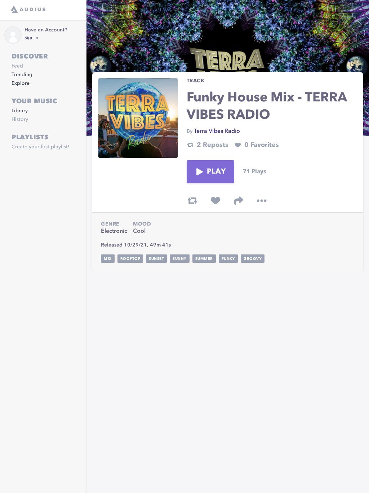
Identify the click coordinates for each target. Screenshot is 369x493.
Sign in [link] (31, 38)
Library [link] (20, 110)
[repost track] (192, 200)
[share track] (238, 200)
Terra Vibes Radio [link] (217, 131)
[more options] (261, 200)
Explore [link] (21, 83)
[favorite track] (215, 200)
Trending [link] (22, 74)
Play (216, 171)
